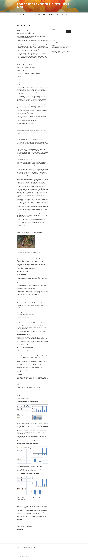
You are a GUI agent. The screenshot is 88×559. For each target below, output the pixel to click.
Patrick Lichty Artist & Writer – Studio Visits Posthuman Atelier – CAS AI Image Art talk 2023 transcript (61, 44)
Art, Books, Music (32, 14)
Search (53, 29)
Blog (67, 14)
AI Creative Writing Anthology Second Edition (61, 36)
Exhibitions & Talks (42, 14)
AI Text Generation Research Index (56, 14)
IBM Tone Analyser (21, 532)
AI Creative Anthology (21, 14)
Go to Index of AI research (22, 271)
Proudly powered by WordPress (23, 556)
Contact (18, 17)
